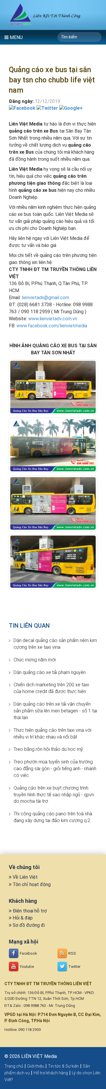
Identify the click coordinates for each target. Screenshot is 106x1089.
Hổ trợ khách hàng (51, 1073)
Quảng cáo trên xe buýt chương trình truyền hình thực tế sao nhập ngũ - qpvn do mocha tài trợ (54, 794)
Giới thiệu (35, 1066)
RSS (71, 953)
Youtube (26, 966)
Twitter (73, 966)
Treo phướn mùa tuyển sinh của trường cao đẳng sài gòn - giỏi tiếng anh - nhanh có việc (55, 768)
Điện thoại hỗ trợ (30, 911)
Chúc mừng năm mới (35, 660)
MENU (16, 37)
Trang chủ (13, 1066)
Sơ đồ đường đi (29, 925)
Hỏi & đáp (23, 918)
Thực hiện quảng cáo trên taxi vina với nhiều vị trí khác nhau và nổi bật (52, 733)
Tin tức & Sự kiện (63, 1066)
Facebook (28, 953)
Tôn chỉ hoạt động (32, 884)
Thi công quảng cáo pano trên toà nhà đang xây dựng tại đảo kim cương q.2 (53, 817)
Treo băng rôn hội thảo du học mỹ (48, 749)
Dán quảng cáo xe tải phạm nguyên (50, 672)
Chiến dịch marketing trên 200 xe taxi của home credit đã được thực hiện (51, 688)
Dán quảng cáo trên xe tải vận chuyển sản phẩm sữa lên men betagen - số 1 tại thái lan (55, 710)
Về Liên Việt (25, 877)
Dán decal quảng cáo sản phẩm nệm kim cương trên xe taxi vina (55, 644)
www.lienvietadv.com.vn (52, 318)
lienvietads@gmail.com (45, 297)
